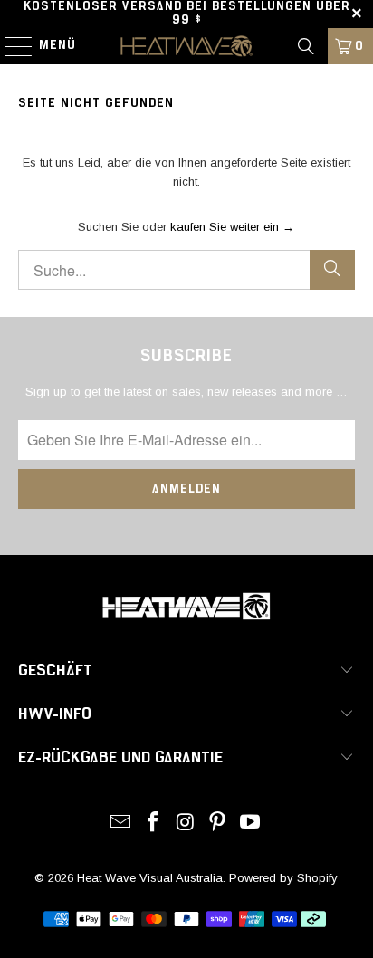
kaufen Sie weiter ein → (232, 227)
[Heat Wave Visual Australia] (186, 46)
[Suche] (332, 270)
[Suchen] (306, 46)
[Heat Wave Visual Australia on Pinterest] (218, 823)
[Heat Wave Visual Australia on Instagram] (185, 823)
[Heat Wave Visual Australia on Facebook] (153, 823)
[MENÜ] (9, 46)
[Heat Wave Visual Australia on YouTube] (250, 823)
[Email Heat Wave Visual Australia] (121, 823)
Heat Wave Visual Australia (150, 878)
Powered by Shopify (283, 878)
